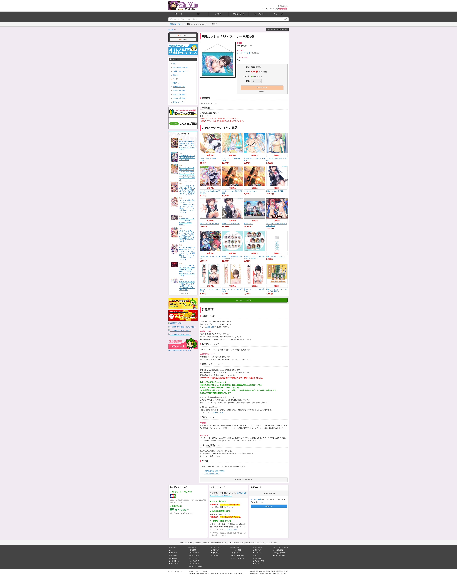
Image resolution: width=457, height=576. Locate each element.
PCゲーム (179, 14)
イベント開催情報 (238, 555)
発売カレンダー (178, 102)
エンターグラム (242, 53)
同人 (198, 14)
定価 (248, 67)
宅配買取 (215, 553)
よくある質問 (256, 499)
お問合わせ (269, 506)
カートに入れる (262, 87)
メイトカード (175, 564)
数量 (248, 81)
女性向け (176, 83)
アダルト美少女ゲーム (181, 67)
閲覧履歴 (184, 39)
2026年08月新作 (179, 94)
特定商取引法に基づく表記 (214, 471)
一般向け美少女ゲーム (181, 71)
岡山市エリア (194, 553)
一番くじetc (174, 561)
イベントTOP (236, 550)
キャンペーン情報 (196, 566)
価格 (248, 71)
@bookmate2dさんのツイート (179, 350)
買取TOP (215, 550)
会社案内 (173, 553)
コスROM (218, 14)
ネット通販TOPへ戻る (244, 479)
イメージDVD (258, 14)
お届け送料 (210, 327)
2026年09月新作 (179, 90)
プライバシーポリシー (235, 543)
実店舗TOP (284, 6)
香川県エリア (194, 561)
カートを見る (283, 29)
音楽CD (175, 75)
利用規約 (198, 543)
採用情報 (173, 555)
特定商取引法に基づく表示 (255, 543)
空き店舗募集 (278, 550)
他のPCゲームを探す (243, 300)
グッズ (175, 79)
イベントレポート (238, 558)
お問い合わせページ (211, 474)
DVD (174, 64)
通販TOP (173, 24)
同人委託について (280, 553)
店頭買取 (215, 555)
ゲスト (170, 29)
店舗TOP (193, 550)
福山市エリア (194, 558)
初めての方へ (236, 553)
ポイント (246, 76)
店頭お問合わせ (279, 555)
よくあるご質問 (271, 543)
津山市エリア (194, 564)
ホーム (172, 550)
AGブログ (173, 558)
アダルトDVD (238, 14)
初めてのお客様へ (186, 543)
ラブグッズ (278, 14)
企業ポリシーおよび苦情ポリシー (214, 543)
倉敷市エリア (194, 555)
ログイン (272, 29)
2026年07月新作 (179, 98)
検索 (285, 19)
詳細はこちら (218, 412)
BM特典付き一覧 (179, 87)
